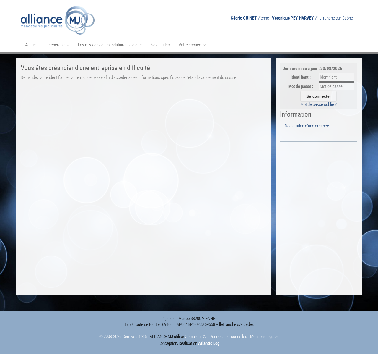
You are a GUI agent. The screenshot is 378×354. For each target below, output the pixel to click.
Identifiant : (301, 77)
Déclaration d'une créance (307, 126)
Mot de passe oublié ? (318, 104)
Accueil (31, 45)
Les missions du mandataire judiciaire (110, 45)
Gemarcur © (195, 336)
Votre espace (190, 45)
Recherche (56, 45)
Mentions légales (264, 336)
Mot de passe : (300, 86)
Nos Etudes (160, 45)
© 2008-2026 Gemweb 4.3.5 (123, 336)
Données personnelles (228, 336)
